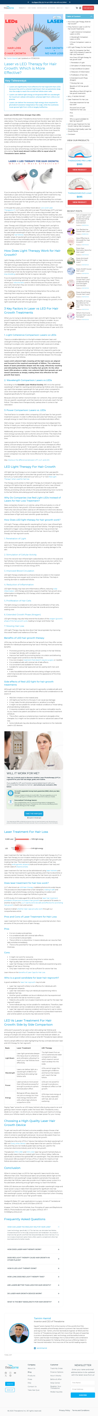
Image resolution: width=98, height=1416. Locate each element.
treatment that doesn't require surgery (38, 660)
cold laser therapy (26, 887)
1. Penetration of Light (77, 62)
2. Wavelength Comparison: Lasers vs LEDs (79, 38)
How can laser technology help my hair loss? (29, 1227)
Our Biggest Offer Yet (38, 2)
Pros (71, 113)
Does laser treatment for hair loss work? (79, 103)
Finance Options (56, 1372)
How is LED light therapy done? (22, 1268)
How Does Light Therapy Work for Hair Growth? (79, 23)
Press (30, 1379)
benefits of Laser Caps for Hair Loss (32, 972)
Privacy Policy (64, 1410)
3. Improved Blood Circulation (79, 69)
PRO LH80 (19, 1152)
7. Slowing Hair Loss (76, 83)
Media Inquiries (56, 1392)
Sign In (10, 1384)
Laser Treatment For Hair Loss (78, 99)
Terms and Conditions (80, 1410)
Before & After (56, 1379)
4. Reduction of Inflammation (80, 72)
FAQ (29, 1383)
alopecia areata (22, 867)
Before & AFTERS (42, 8)
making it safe (49, 890)
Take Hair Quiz (88, 8)
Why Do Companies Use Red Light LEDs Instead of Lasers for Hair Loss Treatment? (80, 52)
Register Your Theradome (55, 1387)
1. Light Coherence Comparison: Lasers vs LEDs (80, 33)
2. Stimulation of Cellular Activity (80, 66)
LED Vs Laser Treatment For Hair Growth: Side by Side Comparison (79, 125)
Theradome (18, 1411)
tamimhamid (42, 1348)
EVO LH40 (30, 1152)
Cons (71, 116)
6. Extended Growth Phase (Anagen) (79, 79)
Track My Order (56, 1368)
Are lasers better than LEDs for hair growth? (29, 1285)
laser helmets (52, 871)
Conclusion (71, 134)
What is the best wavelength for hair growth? (29, 1302)
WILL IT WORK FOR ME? (76, 96)
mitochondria (19, 283)
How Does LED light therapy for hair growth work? (80, 58)
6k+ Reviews (51, 8)
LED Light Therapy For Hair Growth (79, 47)
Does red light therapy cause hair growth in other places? (28, 1259)
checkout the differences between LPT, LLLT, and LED (28, 460)
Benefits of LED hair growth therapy (79, 87)
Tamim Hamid (12, 58)
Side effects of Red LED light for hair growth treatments (80, 92)
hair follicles (18, 235)
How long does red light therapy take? (26, 1277)
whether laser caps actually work (29, 909)
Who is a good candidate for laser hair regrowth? (79, 120)
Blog (29, 1372)
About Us (59, 8)
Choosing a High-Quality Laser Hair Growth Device (79, 130)
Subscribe (83, 1395)
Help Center (55, 1383)
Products (22, 8)
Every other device (18, 1143)
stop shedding (9, 274)
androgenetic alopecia (20, 864)
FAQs (66, 8)
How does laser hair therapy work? (24, 1249)
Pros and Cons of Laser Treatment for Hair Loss (78, 109)
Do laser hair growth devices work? (24, 1293)
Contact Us (32, 1386)
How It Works (32, 8)
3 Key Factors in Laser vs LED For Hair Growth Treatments (79, 28)
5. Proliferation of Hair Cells (78, 75)
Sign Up (10, 1390)
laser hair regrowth (28, 982)
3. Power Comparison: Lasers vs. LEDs (80, 43)
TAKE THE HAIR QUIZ (33, 814)
